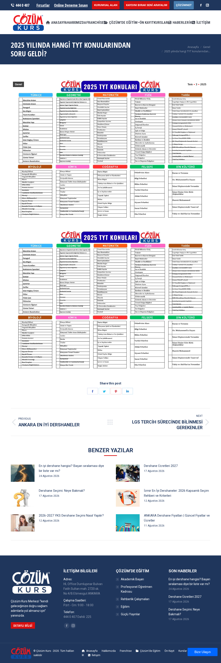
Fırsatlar (43, 5)
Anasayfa (193, 47)
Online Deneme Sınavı (71, 5)
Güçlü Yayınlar (130, 614)
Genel (206, 47)
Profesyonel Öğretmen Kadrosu (136, 589)
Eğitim (125, 606)
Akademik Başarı (132, 579)
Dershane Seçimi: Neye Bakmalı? (62, 491)
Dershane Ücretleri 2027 (161, 466)
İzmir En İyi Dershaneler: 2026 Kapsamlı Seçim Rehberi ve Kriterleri (176, 493)
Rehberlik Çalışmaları (135, 599)
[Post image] (23, 473)
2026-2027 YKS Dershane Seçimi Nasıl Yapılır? (71, 515)
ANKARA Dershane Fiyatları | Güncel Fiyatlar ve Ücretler (177, 518)
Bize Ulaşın (202, 652)
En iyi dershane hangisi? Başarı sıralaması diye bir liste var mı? (71, 468)
